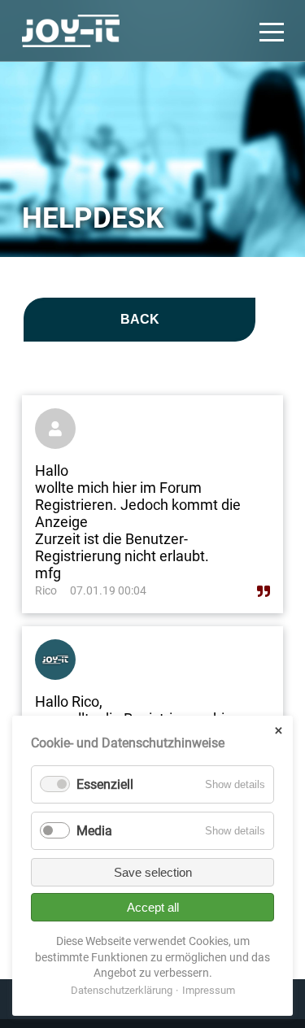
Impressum (208, 990)
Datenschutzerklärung (121, 990)
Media (94, 831)
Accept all (153, 907)
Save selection (153, 872)
